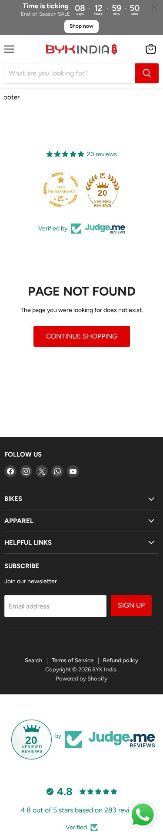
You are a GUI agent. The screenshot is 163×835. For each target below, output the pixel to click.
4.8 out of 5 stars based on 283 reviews (81, 810)
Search (33, 660)
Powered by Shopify (81, 678)
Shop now (81, 26)
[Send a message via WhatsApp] (143, 815)
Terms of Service (72, 660)
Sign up (131, 605)
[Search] (147, 73)
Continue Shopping (81, 336)
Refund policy (120, 660)
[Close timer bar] (154, 6)
